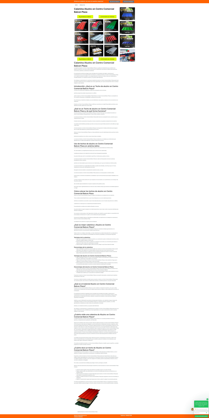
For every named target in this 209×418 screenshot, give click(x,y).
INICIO (76, 5)
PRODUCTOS (82, 5)
